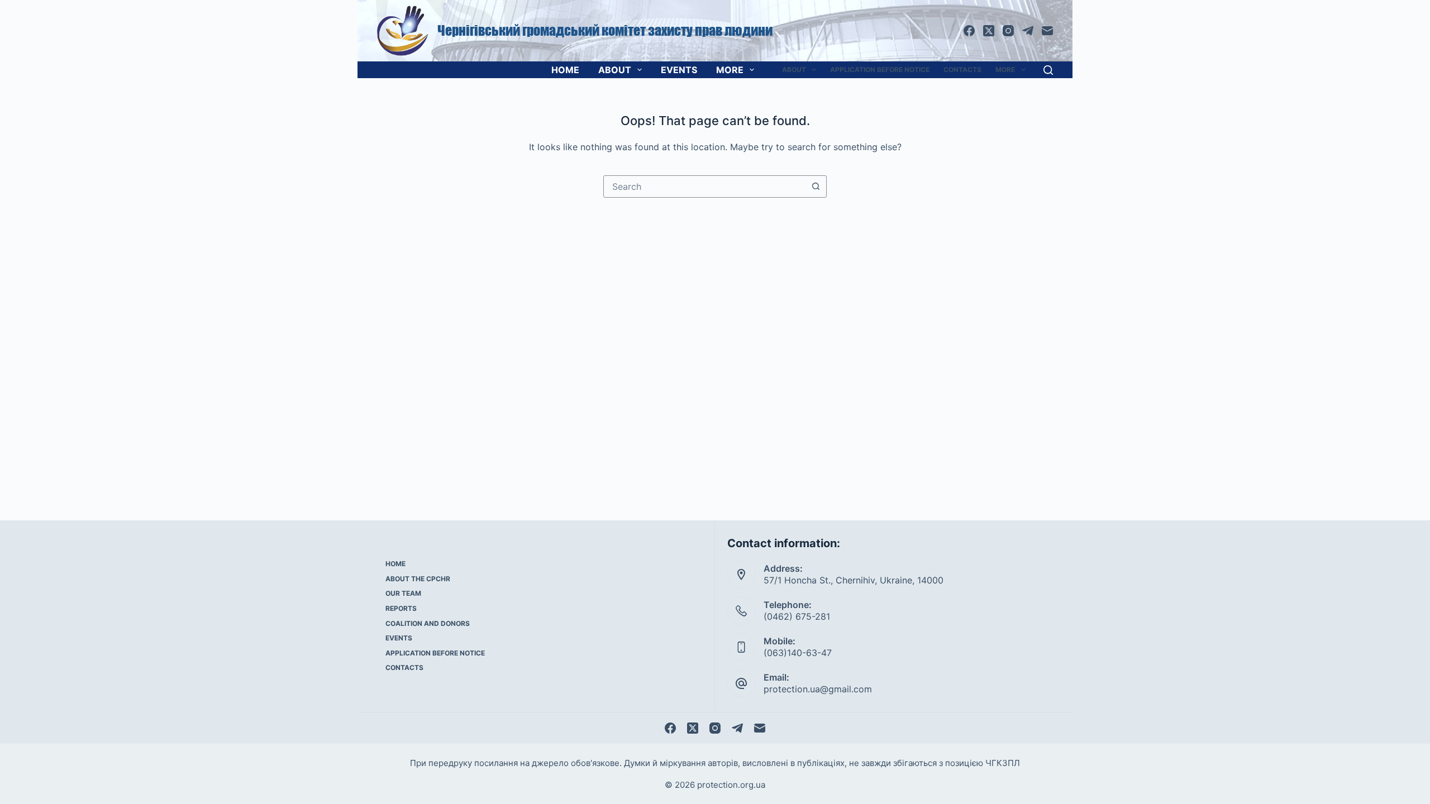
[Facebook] (969, 30)
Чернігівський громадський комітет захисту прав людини (605, 30)
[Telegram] (1027, 30)
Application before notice (880, 69)
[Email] (1047, 30)
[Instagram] (1008, 30)
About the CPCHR (417, 579)
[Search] (1048, 70)
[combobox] (704, 186)
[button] (814, 69)
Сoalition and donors (427, 623)
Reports (401, 608)
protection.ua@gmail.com (818, 689)
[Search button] (815, 186)
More (729, 69)
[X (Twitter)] (988, 30)
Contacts (962, 69)
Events (679, 69)
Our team (403, 593)
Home (565, 69)
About (614, 69)
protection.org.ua (731, 784)
